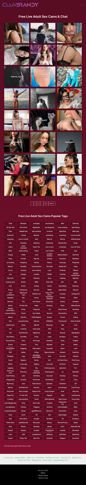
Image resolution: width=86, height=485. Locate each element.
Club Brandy (39, 458)
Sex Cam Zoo (66, 458)
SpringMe (69, 142)
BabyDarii (16, 55)
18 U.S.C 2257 (43, 470)
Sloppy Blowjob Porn (60, 460)
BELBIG (16, 186)
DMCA (43, 473)
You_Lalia (69, 33)
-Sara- (69, 55)
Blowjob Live (76, 458)
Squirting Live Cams (53, 458)
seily (69, 186)
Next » (52, 203)
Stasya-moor (16, 120)
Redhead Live (36, 460)
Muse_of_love (16, 164)
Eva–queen (43, 55)
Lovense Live (8, 458)
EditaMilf (17, 98)
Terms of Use (43, 478)
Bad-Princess (43, 164)
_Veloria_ (43, 186)
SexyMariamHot (43, 33)
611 (46, 203)
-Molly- (69, 76)
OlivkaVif (43, 120)
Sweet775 (43, 98)
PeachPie (69, 120)
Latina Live (30, 458)
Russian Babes (20, 458)
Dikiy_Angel (43, 142)
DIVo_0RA (69, 98)
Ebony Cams (47, 460)
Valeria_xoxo (16, 76)
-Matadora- (16, 33)
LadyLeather (16, 142)
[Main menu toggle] (81, 5)
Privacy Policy (43, 475)
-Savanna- (43, 76)
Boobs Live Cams (24, 460)
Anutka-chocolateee (69, 164)
